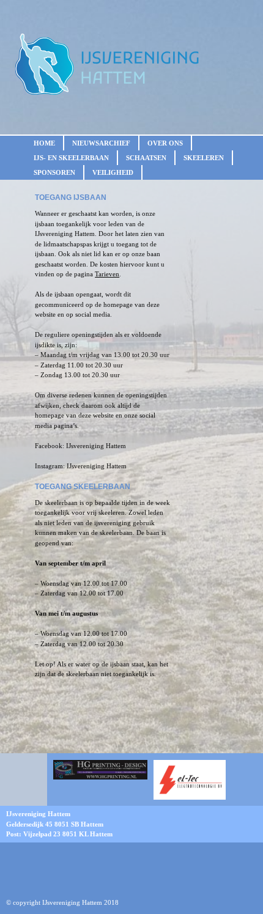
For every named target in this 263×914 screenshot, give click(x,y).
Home (44, 143)
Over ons (165, 143)
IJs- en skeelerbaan (71, 157)
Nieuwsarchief (101, 143)
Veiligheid (112, 172)
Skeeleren (203, 157)
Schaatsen (146, 157)
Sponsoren (54, 172)
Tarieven (107, 274)
